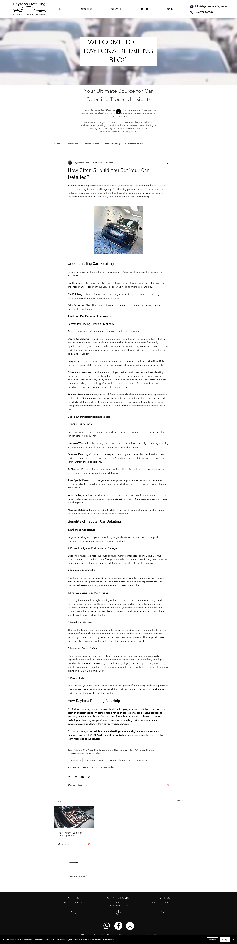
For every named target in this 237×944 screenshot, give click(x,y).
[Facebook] (118, 926)
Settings (212, 939)
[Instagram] (130, 926)
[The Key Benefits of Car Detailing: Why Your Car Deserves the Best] (74, 817)
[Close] (233, 939)
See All (180, 800)
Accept (225, 939)
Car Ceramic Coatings (94, 760)
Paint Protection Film (134, 143)
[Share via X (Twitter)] (75, 776)
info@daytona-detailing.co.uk (211, 6)
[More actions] (167, 162)
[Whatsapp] (107, 926)
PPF (131, 760)
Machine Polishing (112, 143)
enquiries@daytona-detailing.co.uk (119, 131)
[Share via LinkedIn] (82, 776)
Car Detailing (72, 143)
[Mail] (192, 6)
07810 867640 (77, 903)
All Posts (57, 143)
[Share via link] (89, 776)
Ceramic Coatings (91, 143)
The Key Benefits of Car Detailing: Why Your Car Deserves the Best (69, 834)
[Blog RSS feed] (118, 112)
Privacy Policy (108, 939)
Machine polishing (117, 760)
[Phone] (192, 12)
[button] (87, 9)
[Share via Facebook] (69, 776)
